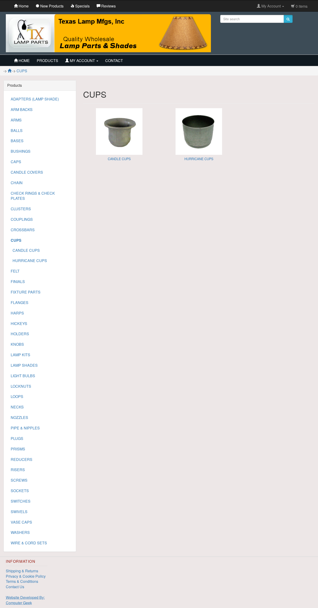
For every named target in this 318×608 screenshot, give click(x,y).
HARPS (17, 313)
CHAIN (17, 182)
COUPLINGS (22, 219)
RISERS (18, 469)
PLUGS (17, 438)
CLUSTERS (21, 208)
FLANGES (19, 302)
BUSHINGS (20, 151)
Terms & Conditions (22, 581)
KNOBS (17, 344)
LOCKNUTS (21, 386)
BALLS (17, 130)
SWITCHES (20, 501)
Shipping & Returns (22, 570)
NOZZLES (19, 417)
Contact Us (15, 586)
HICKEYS (19, 323)
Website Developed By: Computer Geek (25, 600)
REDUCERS (21, 459)
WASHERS (20, 532)
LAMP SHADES (24, 365)
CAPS (16, 161)
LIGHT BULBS (23, 375)
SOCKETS (20, 490)
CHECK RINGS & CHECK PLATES (33, 195)
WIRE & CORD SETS (29, 543)
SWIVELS (19, 511)
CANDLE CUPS (119, 158)
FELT (15, 271)
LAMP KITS (20, 354)
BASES (17, 140)
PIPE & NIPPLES (25, 428)
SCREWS (19, 480)
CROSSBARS (23, 229)
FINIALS (18, 281)
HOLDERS (20, 333)
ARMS (16, 120)
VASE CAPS (21, 522)
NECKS (17, 407)
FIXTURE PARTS (26, 292)
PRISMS (18, 449)
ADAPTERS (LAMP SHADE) (35, 99)
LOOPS (17, 396)
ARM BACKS (22, 109)
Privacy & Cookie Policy (26, 576)
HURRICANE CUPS (198, 158)
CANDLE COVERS (27, 172)
